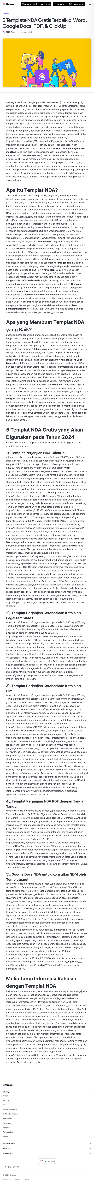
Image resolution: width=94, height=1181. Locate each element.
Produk (6, 1100)
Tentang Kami (8, 1132)
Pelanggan (7, 1118)
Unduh (5, 1105)
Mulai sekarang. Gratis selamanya (36, 4)
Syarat (26, 1179)
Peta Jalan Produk (10, 1114)
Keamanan (7, 1179)
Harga (5, 1096)
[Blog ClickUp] (8, 3)
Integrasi (6, 1127)
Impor (5, 1137)
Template (7, 1123)
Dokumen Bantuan (10, 1109)
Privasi (17, 1179)
